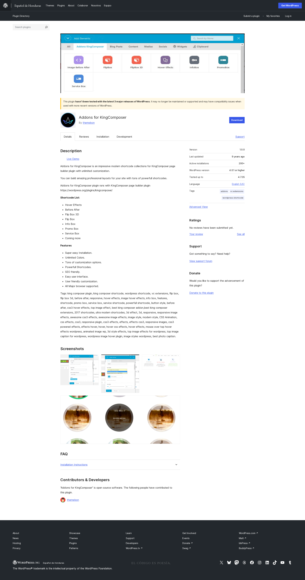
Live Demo (73, 158)
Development (124, 136)
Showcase (74, 533)
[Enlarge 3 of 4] (175, 358)
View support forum (200, 261)
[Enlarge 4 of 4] (175, 399)
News (16, 538)
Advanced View (198, 206)
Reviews (84, 136)
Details (68, 136)
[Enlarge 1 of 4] (94, 358)
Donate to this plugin (201, 292)
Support (240, 136)
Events (186, 538)
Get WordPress (290, 5)
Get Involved (189, 533)
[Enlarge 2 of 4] (135, 358)
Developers (132, 543)
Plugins (73, 543)
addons (224, 191)
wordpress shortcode (233, 198)
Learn (129, 533)
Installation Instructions (74, 464)
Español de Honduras (53, 563)
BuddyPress (246, 548)
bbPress (244, 543)
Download (237, 120)
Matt (242, 538)
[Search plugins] (46, 27)
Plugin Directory (21, 16)
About (16, 533)
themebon (89, 122)
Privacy (16, 548)
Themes (73, 538)
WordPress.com (248, 533)
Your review (196, 234)
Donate (187, 543)
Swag (186, 548)
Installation (102, 136)
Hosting (17, 543)
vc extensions (236, 191)
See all (241, 234)
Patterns (73, 548)
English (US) (238, 184)
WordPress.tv (134, 548)
